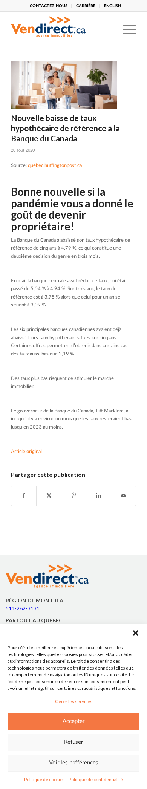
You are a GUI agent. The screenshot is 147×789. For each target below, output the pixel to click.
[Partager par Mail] (123, 496)
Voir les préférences (73, 763)
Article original (26, 451)
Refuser (73, 742)
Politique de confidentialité (96, 779)
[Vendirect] (61, 27)
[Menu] (125, 27)
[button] (135, 633)
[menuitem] (49, 6)
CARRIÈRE (85, 6)
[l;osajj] (64, 85)
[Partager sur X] (49, 496)
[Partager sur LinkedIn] (98, 496)
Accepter (73, 721)
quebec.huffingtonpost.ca (55, 165)
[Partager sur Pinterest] (73, 496)
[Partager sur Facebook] (23, 496)
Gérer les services (73, 701)
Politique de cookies (44, 779)
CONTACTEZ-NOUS (48, 6)
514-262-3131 (23, 608)
